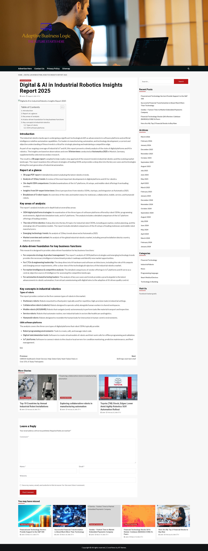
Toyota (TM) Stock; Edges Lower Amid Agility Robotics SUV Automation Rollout (116, 406)
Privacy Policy (53, 68)
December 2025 (147, 149)
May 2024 (144, 230)
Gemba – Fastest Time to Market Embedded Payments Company (161, 111)
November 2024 (147, 204)
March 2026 (145, 137)
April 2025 (145, 183)
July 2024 (144, 221)
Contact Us (39, 68)
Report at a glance (30, 113)
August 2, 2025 (32, 96)
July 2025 (144, 171)
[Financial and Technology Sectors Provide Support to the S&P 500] (34, 516)
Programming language (149, 273)
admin (23, 96)
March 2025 (145, 187)
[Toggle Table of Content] (61, 107)
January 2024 (146, 247)
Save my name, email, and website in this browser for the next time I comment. (53, 485)
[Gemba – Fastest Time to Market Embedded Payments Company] (104, 516)
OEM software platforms (35, 128)
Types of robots (32, 125)
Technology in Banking (149, 282)
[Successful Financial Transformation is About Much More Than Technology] (69, 516)
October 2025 (146, 158)
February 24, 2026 (32, 409)
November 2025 (147, 154)
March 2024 (145, 238)
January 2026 (146, 145)
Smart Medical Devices (149, 277)
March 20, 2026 (66, 534)
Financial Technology (149, 260)
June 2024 (145, 225)
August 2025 (146, 166)
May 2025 (144, 179)
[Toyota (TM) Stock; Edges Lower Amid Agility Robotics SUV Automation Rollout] (118, 387)
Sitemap (66, 68)
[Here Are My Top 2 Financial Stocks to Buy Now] (173, 516)
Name (23, 466)
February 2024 (146, 242)
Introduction (28, 110)
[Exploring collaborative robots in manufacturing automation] (77, 387)
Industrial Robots (25, 80)
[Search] (188, 68)
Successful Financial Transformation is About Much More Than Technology (162, 104)
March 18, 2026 (135, 537)
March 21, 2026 (31, 534)
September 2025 (147, 162)
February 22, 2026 (113, 412)
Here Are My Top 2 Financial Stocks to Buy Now (159, 123)
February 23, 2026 (72, 409)
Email (81, 466)
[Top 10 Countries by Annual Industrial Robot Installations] (37, 387)
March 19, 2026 (101, 534)
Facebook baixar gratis (148, 294)
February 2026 (146, 141)
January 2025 (146, 196)
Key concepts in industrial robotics (36, 122)
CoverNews (111, 547)
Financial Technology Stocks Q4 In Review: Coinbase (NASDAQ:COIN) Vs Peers (160, 118)
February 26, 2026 (171, 534)
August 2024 (146, 217)
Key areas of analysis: (31, 116)
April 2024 (145, 234)
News (143, 269)
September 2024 (147, 213)
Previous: (48, 359)
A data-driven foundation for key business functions (43, 119)
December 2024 (147, 200)
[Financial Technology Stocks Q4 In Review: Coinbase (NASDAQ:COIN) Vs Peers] (138, 516)
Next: (126, 357)
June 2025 (145, 175)
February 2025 (146, 192)
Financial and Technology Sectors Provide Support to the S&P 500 (164, 97)
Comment (24, 437)
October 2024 (146, 209)
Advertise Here (25, 68)
